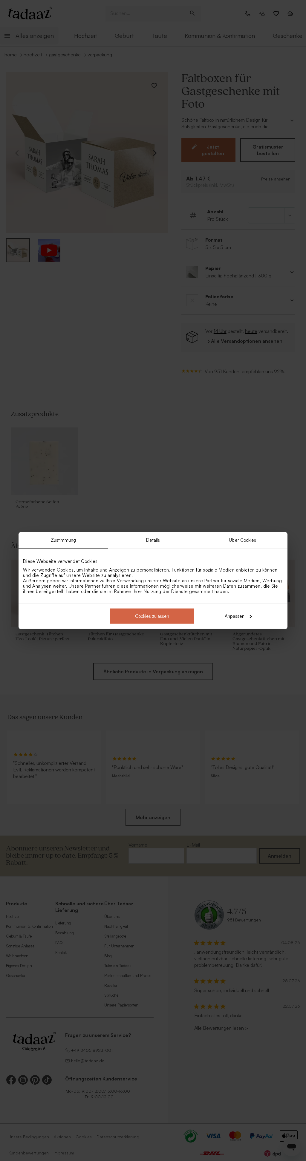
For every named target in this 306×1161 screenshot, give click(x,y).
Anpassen (234, 616)
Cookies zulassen (152, 616)
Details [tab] (153, 540)
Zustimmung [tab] (63, 540)
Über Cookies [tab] (242, 540)
